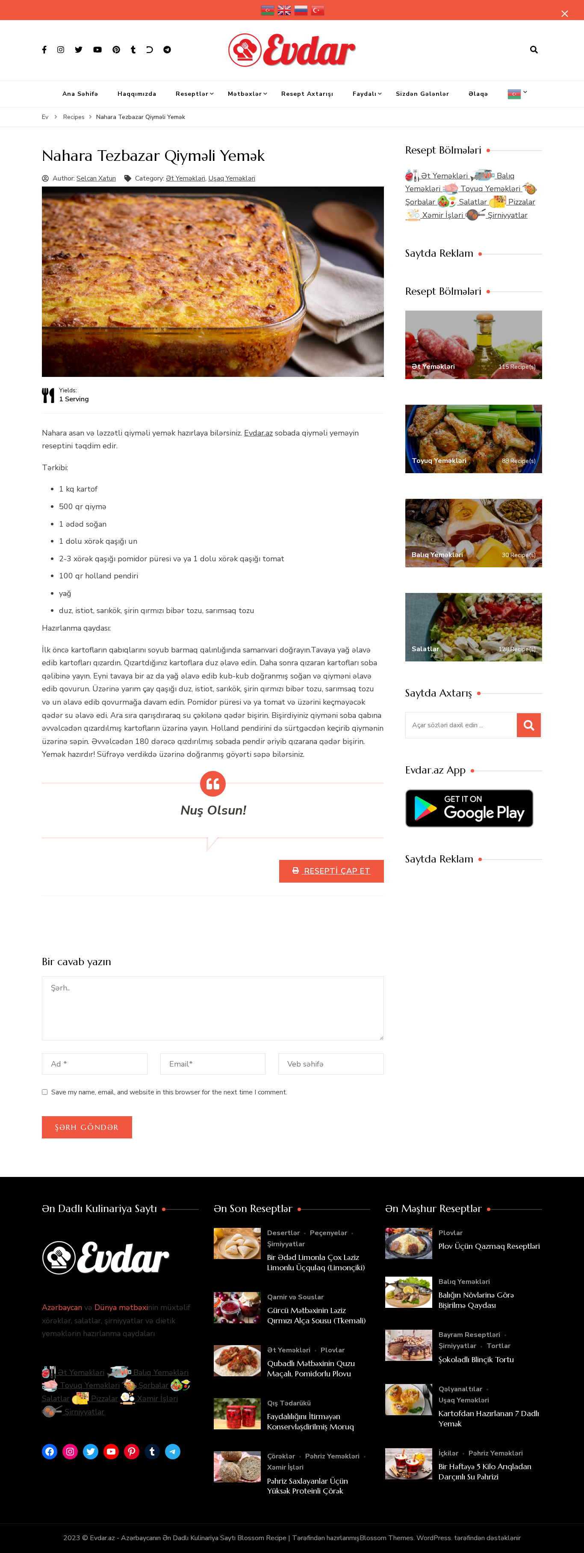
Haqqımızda (137, 94)
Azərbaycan (62, 1307)
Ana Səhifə (80, 94)
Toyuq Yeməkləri (490, 189)
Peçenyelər (328, 1233)
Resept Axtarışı (307, 94)
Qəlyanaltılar (460, 1389)
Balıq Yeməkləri (160, 1372)
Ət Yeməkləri (185, 178)
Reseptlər (192, 94)
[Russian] (301, 10)
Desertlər (283, 1233)
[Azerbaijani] (268, 10)
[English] (284, 10)
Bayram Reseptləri (469, 1335)
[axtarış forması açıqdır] (534, 50)
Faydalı (365, 94)
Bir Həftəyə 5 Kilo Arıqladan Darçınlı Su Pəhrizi (485, 1471)
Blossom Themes (386, 1538)
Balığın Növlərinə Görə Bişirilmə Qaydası (476, 1300)
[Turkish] (318, 10)
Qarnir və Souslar (295, 1297)
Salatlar (473, 202)
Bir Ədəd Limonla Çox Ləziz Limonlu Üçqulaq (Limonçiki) (316, 1262)
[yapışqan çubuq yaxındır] (564, 13)
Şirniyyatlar (507, 215)
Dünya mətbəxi (121, 1307)
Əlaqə (478, 94)
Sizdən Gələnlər (422, 94)
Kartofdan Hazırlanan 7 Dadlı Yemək (489, 1418)
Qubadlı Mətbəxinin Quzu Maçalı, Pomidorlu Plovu (311, 1368)
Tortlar (498, 1346)
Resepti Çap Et (336, 871)
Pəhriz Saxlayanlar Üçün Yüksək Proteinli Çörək (307, 1486)
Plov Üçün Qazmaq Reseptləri (489, 1246)
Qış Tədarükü (289, 1403)
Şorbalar (152, 1385)
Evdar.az (258, 433)
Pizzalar (520, 202)
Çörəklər (281, 1456)
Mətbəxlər (245, 94)
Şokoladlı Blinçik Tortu (476, 1359)
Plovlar (333, 1350)
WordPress (433, 1538)
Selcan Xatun (96, 178)
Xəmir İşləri (442, 215)
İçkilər (448, 1453)
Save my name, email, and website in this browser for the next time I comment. (169, 1092)
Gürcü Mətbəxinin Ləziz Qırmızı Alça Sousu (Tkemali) (316, 1315)
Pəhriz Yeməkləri (332, 1456)
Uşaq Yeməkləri (231, 178)
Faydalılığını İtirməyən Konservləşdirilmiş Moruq (310, 1421)
